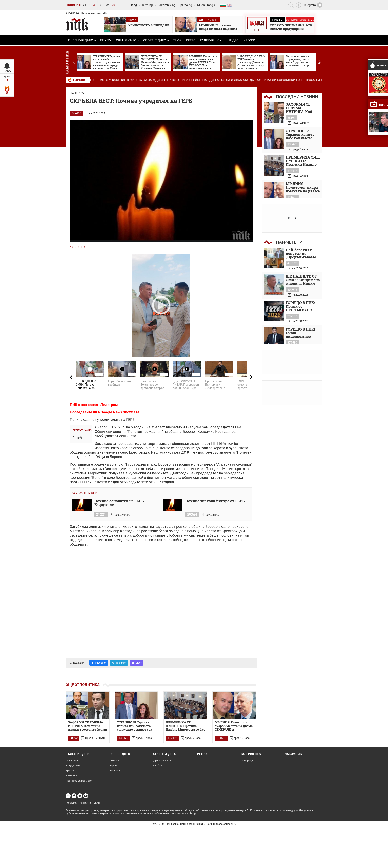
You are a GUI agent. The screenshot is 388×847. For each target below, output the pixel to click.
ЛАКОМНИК (293, 754)
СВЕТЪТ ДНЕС (126, 40)
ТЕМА (177, 40)
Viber (138, 662)
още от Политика (83, 685)
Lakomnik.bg (166, 5)
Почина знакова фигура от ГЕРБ (215, 501)
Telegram (121, 662)
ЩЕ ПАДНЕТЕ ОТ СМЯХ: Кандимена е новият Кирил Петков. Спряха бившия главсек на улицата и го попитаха (303, 279)
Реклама (71, 802)
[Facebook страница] (74, 795)
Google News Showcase (120, 412)
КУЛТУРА (71, 775)
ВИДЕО (233, 40)
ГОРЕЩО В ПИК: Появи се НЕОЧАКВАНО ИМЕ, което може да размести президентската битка (302, 306)
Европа (114, 765)
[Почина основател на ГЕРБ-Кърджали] (82, 505)
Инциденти (73, 765)
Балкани (115, 770)
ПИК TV (105, 40)
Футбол (157, 765)
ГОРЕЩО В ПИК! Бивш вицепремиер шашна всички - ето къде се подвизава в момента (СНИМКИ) (301, 332)
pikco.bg (186, 5)
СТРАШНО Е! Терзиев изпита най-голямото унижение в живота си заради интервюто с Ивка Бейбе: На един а (302, 134)
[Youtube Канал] (85, 795)
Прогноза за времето (79, 780)
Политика (77, 92)
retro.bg (147, 5)
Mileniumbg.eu (207, 5)
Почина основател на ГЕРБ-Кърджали (119, 503)
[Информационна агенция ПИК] (77, 24)
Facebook (100, 662)
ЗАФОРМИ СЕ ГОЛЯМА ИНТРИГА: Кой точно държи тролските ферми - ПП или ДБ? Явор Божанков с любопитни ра (302, 107)
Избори (249, 40)
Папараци (247, 760)
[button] (319, 62)
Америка (115, 760)
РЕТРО (190, 40)
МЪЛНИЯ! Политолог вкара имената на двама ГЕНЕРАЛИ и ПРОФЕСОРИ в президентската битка (234, 726)
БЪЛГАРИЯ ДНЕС (80, 40)
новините (74, 5)
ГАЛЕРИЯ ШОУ (210, 40)
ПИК (82, 246)
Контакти (85, 802)
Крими (70, 770)
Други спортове (162, 760)
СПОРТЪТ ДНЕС (154, 40)
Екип (97, 802)
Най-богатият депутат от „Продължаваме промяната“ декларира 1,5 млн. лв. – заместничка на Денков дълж (301, 253)
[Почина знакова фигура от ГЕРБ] (172, 505)
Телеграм (109, 404)
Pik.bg (132, 5)
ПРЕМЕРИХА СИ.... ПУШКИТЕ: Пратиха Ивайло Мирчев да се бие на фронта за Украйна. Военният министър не (303, 160)
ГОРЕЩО (79, 80)
